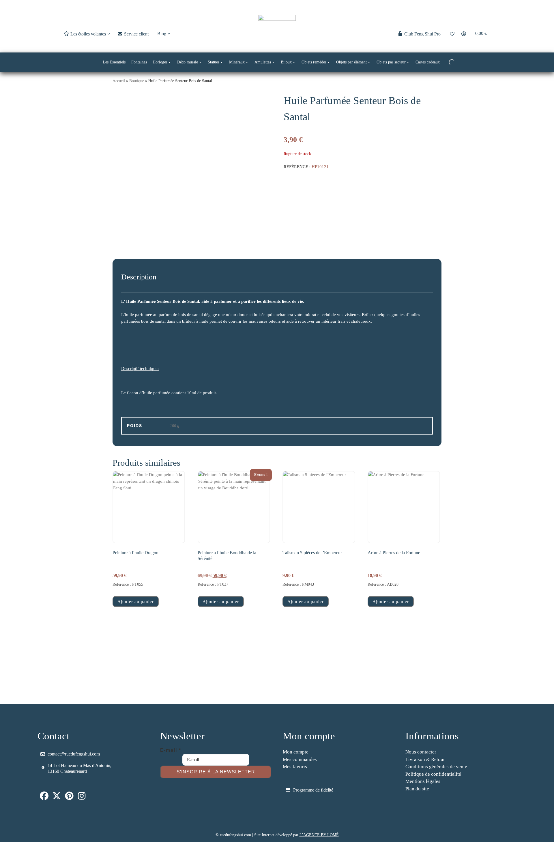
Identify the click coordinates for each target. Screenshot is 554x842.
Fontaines (139, 62)
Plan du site (417, 789)
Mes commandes (300, 759)
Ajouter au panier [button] (135, 601)
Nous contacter (420, 752)
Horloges (160, 62)
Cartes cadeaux (427, 62)
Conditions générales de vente (436, 766)
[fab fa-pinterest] (69, 797)
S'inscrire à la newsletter (216, 771)
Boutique (136, 80)
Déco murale (187, 62)
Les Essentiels (114, 62)
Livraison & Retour (425, 759)
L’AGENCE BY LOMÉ (319, 835)
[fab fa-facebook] (44, 797)
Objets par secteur (391, 62)
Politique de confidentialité (433, 774)
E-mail (170, 750)
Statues (213, 62)
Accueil (119, 80)
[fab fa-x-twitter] (56, 797)
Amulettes (262, 62)
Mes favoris (295, 766)
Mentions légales (422, 781)
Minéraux (237, 62)
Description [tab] (138, 277)
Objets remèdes (314, 62)
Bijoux (286, 62)
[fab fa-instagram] (81, 797)
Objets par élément (351, 62)
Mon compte (295, 752)
